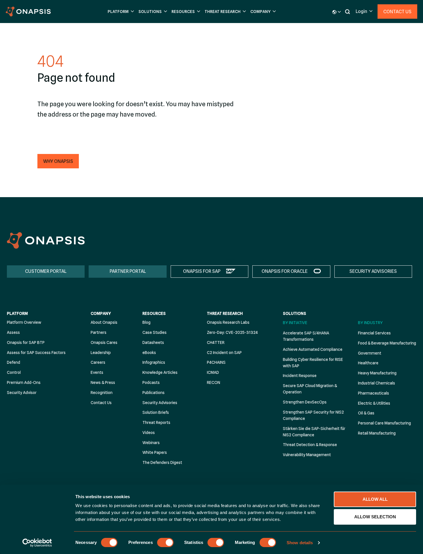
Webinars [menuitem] (151, 442)
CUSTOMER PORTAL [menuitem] (45, 271)
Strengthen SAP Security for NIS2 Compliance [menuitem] (313, 415)
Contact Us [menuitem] (101, 402)
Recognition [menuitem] (102, 392)
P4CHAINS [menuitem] (216, 362)
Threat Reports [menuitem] (156, 422)
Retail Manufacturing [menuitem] (377, 433)
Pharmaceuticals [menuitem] (373, 393)
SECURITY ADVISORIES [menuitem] (373, 271)
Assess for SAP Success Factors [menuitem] (36, 352)
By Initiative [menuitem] (295, 322)
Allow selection (375, 516)
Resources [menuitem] (154, 313)
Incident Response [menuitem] (300, 375)
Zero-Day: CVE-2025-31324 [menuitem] (232, 332)
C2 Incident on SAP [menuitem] (224, 352)
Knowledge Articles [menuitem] (160, 372)
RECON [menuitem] (213, 382)
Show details (300, 542)
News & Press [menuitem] (103, 382)
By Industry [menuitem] (370, 322)
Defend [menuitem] (13, 362)
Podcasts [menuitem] (151, 382)
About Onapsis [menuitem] (104, 322)
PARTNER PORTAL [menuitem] (128, 271)
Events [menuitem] (97, 372)
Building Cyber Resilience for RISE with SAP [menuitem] (313, 362)
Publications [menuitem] (153, 392)
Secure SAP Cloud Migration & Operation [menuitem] (310, 388)
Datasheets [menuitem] (153, 342)
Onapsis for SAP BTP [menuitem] (26, 342)
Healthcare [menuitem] (368, 363)
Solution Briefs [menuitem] (155, 412)
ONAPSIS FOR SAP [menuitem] (201, 271)
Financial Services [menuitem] (374, 333)
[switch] (165, 542)
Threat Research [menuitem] (225, 313)
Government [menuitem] (369, 353)
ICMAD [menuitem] (213, 372)
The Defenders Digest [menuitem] (162, 462)
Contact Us (397, 11)
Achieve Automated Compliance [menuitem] (312, 349)
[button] (120, 11)
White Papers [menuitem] (154, 452)
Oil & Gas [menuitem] (366, 413)
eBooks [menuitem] (149, 352)
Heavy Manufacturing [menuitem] (377, 373)
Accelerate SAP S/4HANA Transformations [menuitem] (306, 336)
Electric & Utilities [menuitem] (374, 403)
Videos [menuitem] (148, 432)
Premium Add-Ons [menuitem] (24, 382)
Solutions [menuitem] (294, 313)
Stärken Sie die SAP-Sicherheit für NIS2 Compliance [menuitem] (314, 431)
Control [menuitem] (14, 372)
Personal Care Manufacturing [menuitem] (384, 423)
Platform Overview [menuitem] (24, 322)
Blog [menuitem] (146, 322)
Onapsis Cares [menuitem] (104, 342)
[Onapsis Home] (46, 240)
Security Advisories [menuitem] (159, 402)
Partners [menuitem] (98, 332)
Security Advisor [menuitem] (22, 392)
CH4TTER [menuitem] (215, 342)
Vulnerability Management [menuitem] (307, 454)
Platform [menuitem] (17, 313)
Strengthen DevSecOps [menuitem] (305, 402)
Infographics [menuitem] (153, 362)
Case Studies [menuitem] (154, 332)
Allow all (375, 499)
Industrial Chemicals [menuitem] (376, 383)
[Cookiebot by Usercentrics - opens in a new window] (37, 542)
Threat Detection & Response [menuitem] (310, 444)
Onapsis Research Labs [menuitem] (228, 322)
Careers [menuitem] (98, 362)
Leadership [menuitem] (101, 352)
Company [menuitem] (101, 313)
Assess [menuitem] (13, 332)
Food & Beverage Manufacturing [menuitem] (387, 343)
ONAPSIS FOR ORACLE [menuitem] (285, 271)
